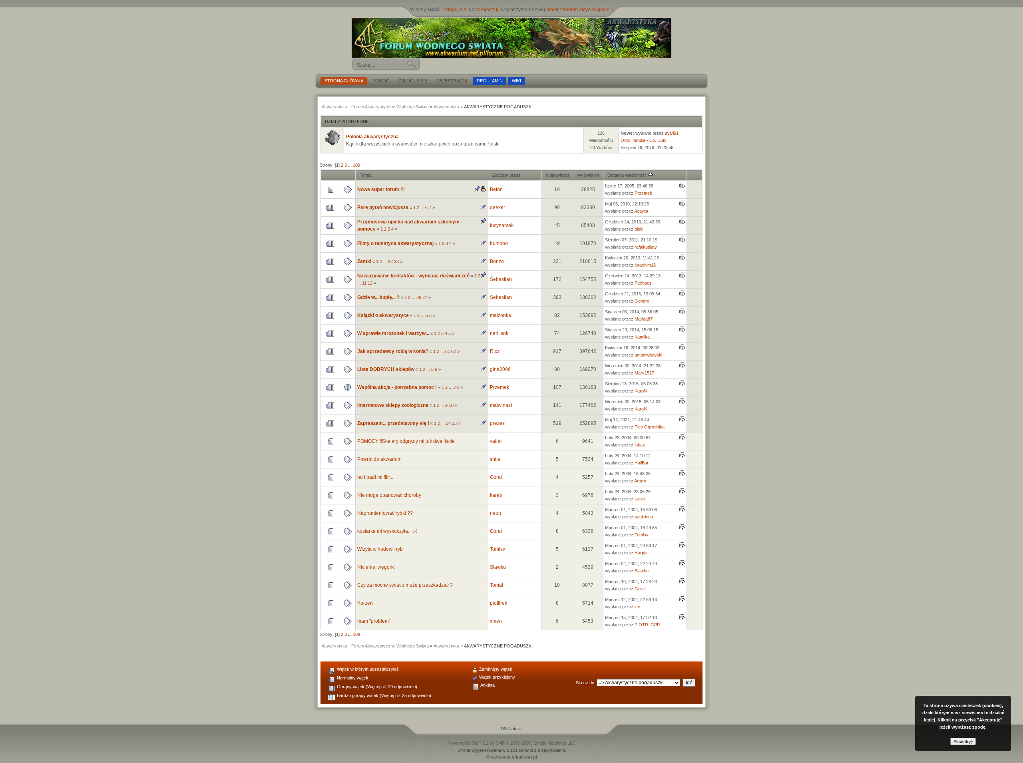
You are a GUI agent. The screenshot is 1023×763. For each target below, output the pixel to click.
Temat (366, 175)
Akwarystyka (446, 106)
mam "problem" (373, 621)
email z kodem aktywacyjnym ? (579, 9)
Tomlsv (642, 534)
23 (396, 261)
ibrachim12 (645, 265)
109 (356, 165)
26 (418, 297)
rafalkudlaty (646, 247)
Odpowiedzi (557, 175)
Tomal (496, 585)
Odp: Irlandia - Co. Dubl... (645, 140)
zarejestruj (487, 9)
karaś (496, 495)
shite (495, 459)
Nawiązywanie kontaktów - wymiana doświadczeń (413, 276)
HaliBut (641, 462)
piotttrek (498, 603)
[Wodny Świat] (511, 38)
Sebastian (501, 279)
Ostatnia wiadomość (627, 175)
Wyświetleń (588, 175)
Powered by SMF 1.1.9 (470, 743)
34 (448, 423)
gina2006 (500, 369)
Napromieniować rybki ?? (385, 513)
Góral (496, 477)
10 (451, 405)
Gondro (642, 301)
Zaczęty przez (506, 175)
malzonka (500, 315)
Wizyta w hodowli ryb (380, 549)
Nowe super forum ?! (381, 189)
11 (364, 283)
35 (454, 423)
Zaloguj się (454, 9)
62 (453, 351)
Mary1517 (644, 373)
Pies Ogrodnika (650, 426)
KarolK (641, 390)
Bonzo (497, 261)
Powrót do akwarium (379, 459)
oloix (639, 229)
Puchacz (643, 283)
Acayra (641, 211)
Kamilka (642, 337)
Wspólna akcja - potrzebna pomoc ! (397, 387)
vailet (496, 441)
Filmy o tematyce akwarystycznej (396, 243)
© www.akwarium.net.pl (511, 757)
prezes (497, 423)
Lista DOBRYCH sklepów (385, 369)
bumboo (499, 243)
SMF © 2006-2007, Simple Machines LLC (535, 743)
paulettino (644, 516)
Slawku (498, 567)
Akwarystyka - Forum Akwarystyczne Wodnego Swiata (375, 106)
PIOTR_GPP (647, 624)
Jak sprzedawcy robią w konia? (392, 351)
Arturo (640, 480)
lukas (640, 444)
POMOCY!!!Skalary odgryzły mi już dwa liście (406, 441)
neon (495, 513)
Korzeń (365, 603)
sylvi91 (672, 133)
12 (370, 283)
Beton (496, 189)
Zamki (364, 261)
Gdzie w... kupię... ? (378, 297)
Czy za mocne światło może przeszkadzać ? (405, 585)
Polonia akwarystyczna (372, 136)
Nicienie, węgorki (376, 567)
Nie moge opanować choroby (389, 495)
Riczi (495, 351)
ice (637, 606)
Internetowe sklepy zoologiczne (392, 405)
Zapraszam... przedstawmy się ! (393, 423)
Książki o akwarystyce (383, 315)
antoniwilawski (648, 355)
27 (424, 297)
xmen (496, 621)
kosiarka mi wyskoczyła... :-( (387, 531)
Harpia (641, 552)
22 (390, 261)
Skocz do (585, 682)
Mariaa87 (644, 319)
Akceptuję (963, 741)
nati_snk (499, 333)
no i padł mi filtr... (375, 477)
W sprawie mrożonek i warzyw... (393, 333)
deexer (497, 207)
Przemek (643, 193)
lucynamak (501, 225)
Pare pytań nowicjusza (382, 207)
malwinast (501, 405)
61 (447, 351)
